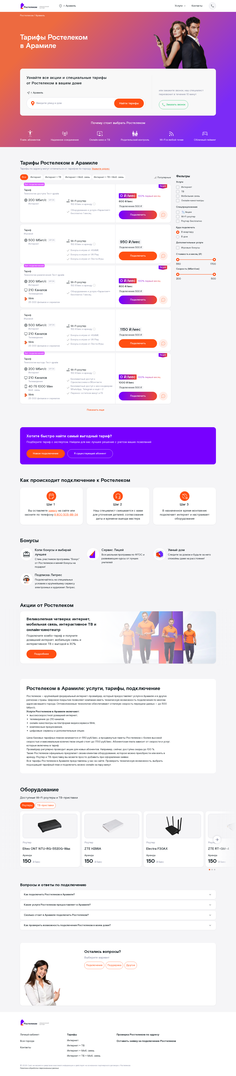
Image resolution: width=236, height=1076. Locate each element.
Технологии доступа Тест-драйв (41, 193)
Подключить (138, 214)
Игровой (28, 233)
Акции (188, 212)
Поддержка (114, 965)
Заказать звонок (175, 104)
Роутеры (27, 805)
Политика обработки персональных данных (39, 1068)
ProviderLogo (36, 6)
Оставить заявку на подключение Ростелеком (146, 1041)
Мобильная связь (190, 196)
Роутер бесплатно (191, 221)
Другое (130, 965)
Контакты (197, 6)
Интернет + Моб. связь (77, 177)
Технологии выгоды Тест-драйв (41, 362)
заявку (52, 511)
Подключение (94, 965)
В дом (184, 236)
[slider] (177, 259)
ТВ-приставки (45, 805)
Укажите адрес (101, 168)
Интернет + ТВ (53, 177)
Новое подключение (45, 453)
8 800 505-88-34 (66, 515)
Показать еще (95, 410)
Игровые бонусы (190, 247)
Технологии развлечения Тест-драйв (44, 275)
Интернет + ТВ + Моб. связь (109, 177)
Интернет (36, 177)
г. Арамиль (37, 92)
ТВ (182, 191)
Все (24, 177)
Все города (27, 1041)
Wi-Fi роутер (188, 216)
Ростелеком (26, 15)
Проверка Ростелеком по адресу (138, 1034)
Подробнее (41, 654)
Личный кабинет (29, 1034)
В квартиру (187, 232)
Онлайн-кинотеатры (192, 200)
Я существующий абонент (90, 453)
